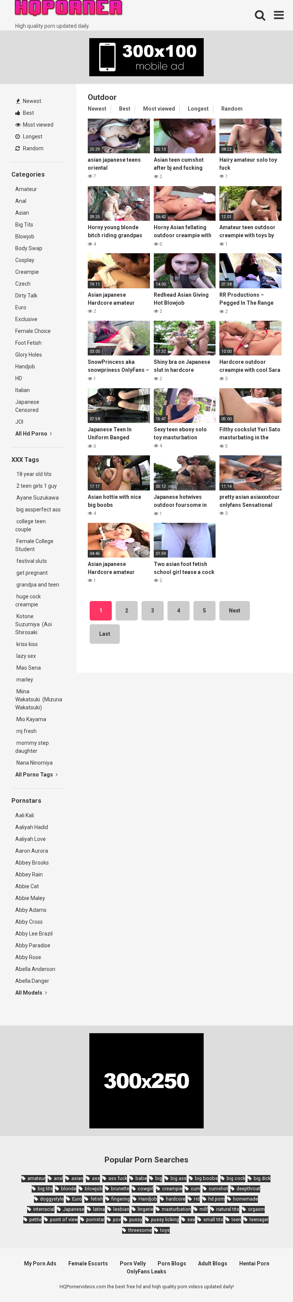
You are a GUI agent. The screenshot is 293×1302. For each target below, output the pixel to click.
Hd (197, 1199)
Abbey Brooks (32, 863)
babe (141, 1178)
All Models (29, 993)
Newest (31, 101)
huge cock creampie (28, 600)
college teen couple (30, 525)
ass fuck (117, 1178)
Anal (20, 201)
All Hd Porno (31, 434)
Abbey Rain (29, 874)
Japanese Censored (27, 406)
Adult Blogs (212, 1263)
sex (191, 1219)
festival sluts (31, 561)
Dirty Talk (26, 296)
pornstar (95, 1219)
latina (99, 1209)
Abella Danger (32, 981)
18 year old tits (33, 474)
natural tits (227, 1209)
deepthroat (248, 1188)
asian (77, 1178)
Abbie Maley (30, 898)
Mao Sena (29, 668)
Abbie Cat (27, 886)
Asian (22, 213)
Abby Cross (29, 922)
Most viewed (37, 125)
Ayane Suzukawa (37, 498)
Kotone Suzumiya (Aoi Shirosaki (33, 624)
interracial (44, 1209)
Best (28, 113)
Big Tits (24, 225)
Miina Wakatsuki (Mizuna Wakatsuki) (38, 699)
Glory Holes (28, 355)
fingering (120, 1199)
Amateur (26, 189)
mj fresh (26, 731)
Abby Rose (28, 957)
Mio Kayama (31, 719)
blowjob (94, 1188)
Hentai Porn (254, 1263)
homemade (245, 1199)
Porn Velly (133, 1263)
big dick (262, 1178)
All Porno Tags (34, 775)
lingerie (145, 1209)
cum (195, 1188)
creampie (172, 1188)
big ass (179, 1178)
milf (204, 1209)
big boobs (206, 1178)
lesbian (121, 1209)
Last (104, 634)
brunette (120, 1188)
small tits (213, 1219)
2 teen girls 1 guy (36, 486)
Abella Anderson (35, 969)
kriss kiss (26, 644)
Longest (32, 136)
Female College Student (34, 545)
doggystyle (52, 1199)
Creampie (27, 272)
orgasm (256, 1209)
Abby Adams (31, 910)
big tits (45, 1188)
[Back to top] (267, 1279)
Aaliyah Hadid (31, 827)
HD (18, 378)
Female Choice (33, 331)
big (158, 1178)
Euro (20, 307)
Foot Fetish (28, 343)
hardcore (175, 1199)
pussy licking (165, 1219)
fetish (96, 1199)
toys (165, 1230)
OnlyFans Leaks (146, 1271)
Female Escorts (88, 1263)
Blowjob (24, 236)
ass (96, 1178)
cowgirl (145, 1188)
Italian (22, 390)
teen (236, 1219)
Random (32, 148)
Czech (23, 284)
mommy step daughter (32, 747)
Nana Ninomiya (35, 763)
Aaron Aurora (31, 851)
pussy (135, 1219)
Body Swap (28, 248)
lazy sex (25, 656)
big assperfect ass (38, 509)
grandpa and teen (37, 585)
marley (24, 680)
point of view (64, 1219)
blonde (68, 1188)
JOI (19, 422)
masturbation (176, 1209)
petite (35, 1219)
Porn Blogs (172, 1263)
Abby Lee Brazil (34, 934)
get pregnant (31, 573)
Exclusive (26, 319)
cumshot (218, 1188)
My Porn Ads (40, 1263)
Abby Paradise (32, 945)
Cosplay (24, 260)
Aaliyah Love (30, 839)
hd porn (216, 1199)
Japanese (73, 1209)
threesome (140, 1230)
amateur (36, 1178)
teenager (259, 1219)
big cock (236, 1178)
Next (234, 611)
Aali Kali (24, 815)
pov (117, 1219)
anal (58, 1178)
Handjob (25, 366)
